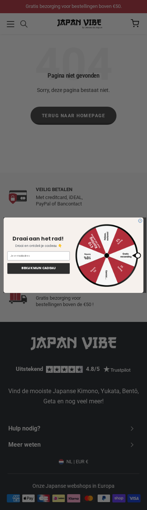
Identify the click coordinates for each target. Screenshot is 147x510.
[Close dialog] (140, 220)
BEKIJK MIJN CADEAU (38, 268)
